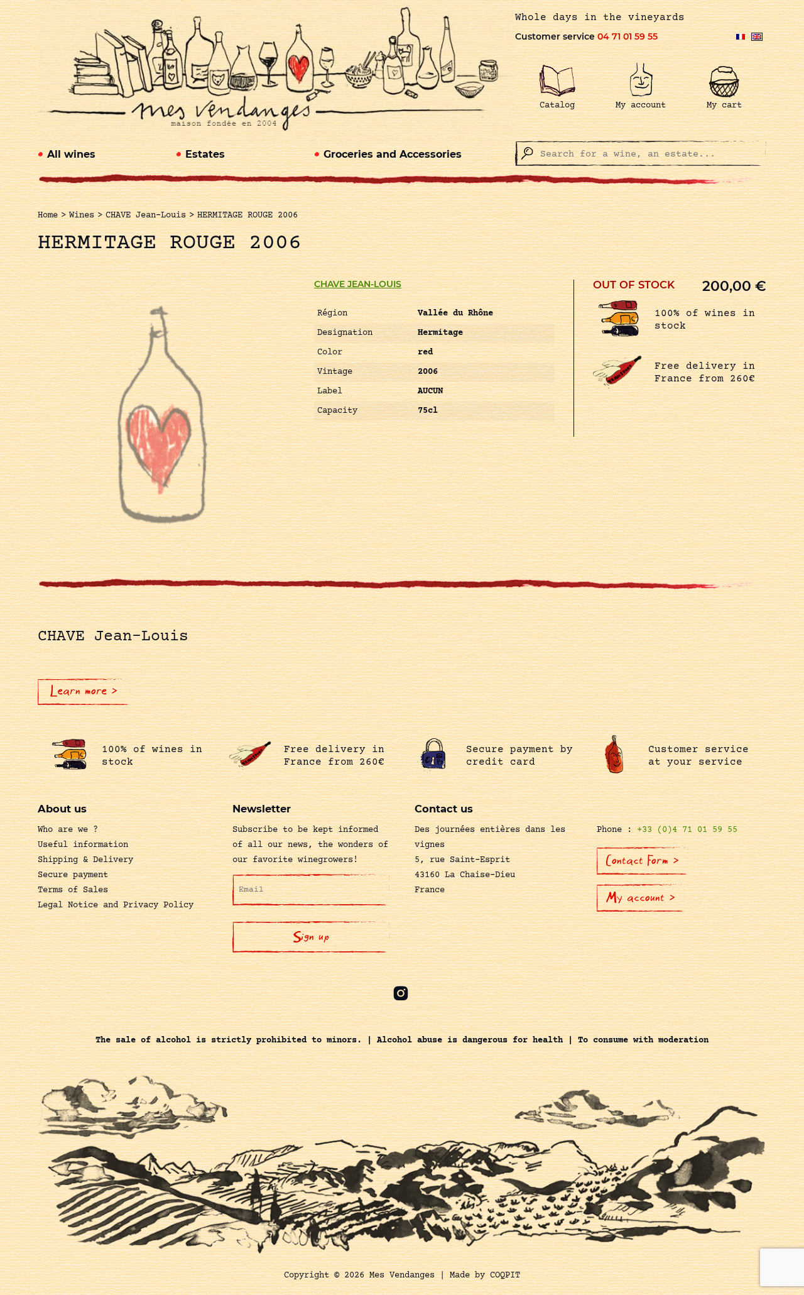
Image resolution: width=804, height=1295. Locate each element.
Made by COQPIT (485, 1275)
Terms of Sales (73, 890)
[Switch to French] (740, 37)
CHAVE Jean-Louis (357, 284)
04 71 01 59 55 (627, 36)
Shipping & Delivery (85, 860)
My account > (640, 898)
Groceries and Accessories (392, 154)
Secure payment (73, 875)
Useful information (83, 845)
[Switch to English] (756, 37)
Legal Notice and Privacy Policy (115, 905)
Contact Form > (642, 860)
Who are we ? (68, 830)
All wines (71, 154)
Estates (205, 154)
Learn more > (83, 691)
